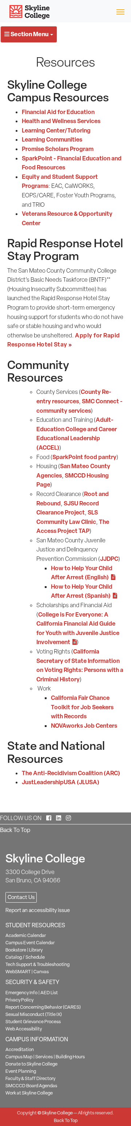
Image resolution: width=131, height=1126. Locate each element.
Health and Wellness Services (61, 121)
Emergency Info (21, 993)
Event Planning (20, 1071)
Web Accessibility (23, 1029)
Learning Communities (52, 139)
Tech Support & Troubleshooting (37, 964)
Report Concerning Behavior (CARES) (43, 1007)
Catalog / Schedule (25, 957)
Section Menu (29, 34)
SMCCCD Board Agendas (31, 1086)
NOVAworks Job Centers (84, 726)
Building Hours (70, 1057)
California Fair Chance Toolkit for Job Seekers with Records (82, 707)
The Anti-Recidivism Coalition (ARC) (71, 773)
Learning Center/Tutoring (56, 130)
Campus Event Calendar (30, 943)
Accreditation (19, 1049)
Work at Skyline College (29, 1093)
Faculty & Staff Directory (30, 1078)
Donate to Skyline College (31, 1064)
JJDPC (109, 559)
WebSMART (18, 972)
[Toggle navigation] (120, 11)
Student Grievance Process (33, 1021)
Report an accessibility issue (37, 910)
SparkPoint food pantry (84, 457)
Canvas (41, 972)
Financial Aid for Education (58, 112)
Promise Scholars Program (58, 149)
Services (44, 1057)
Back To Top (15, 830)
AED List (49, 993)
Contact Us (21, 897)
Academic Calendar (25, 935)
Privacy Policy (19, 1000)
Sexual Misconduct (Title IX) (33, 1014)
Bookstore (15, 950)
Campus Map (18, 1057)
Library (36, 950)
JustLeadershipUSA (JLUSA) (60, 782)
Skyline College (57, 1113)
